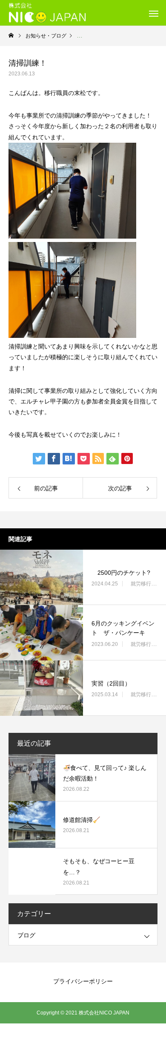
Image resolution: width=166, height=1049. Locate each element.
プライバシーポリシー (83, 981)
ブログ (26, 935)
